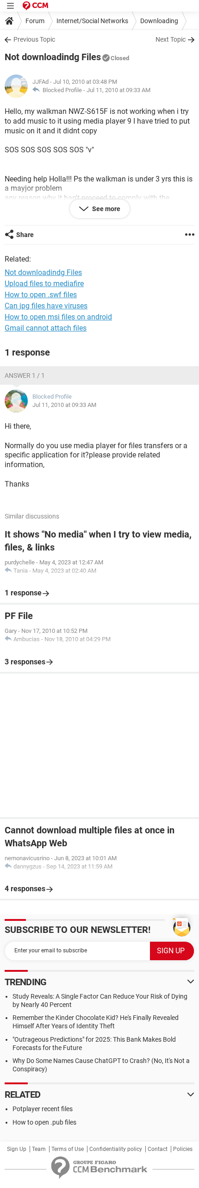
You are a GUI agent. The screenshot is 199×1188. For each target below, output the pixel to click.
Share (25, 234)
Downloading (159, 21)
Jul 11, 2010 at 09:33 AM (118, 90)
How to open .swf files (41, 294)
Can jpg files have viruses (46, 305)
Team (39, 1149)
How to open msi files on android (58, 317)
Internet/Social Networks (92, 21)
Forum (34, 21)
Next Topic (170, 39)
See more (105, 209)
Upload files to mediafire (44, 283)
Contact (158, 1149)
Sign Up (16, 1149)
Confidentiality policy (115, 1149)
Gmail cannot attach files (46, 328)
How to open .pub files (44, 1122)
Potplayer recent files (42, 1109)
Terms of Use (67, 1149)
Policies (183, 1149)
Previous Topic (34, 39)
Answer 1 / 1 (25, 375)
